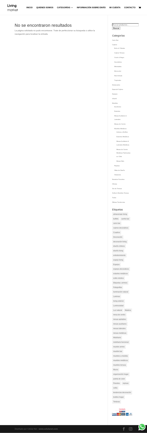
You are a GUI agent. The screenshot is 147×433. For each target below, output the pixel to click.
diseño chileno (119, 246)
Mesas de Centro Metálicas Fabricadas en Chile (123, 153)
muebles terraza (119, 365)
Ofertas (114, 184)
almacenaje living (120, 214)
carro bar (116, 223)
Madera (128, 310)
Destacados (116, 85)
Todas (114, 197)
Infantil (114, 98)
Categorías (63, 7)
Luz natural (117, 310)
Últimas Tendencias (118, 202)
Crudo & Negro (119, 57)
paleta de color (119, 379)
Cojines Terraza (119, 53)
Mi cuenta (114, 7)
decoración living (120, 242)
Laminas (116, 296)
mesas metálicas (119, 333)
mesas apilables (119, 319)
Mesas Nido (120, 161)
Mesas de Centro (120, 124)
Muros (115, 370)
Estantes (117, 111)
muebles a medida (120, 356)
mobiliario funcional (121, 342)
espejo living (118, 260)
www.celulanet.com (48, 429)
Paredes (116, 383)
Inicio (29, 7)
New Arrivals (118, 75)
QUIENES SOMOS (44, 7)
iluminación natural (120, 292)
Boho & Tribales (119, 48)
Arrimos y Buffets (122, 132)
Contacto (130, 7)
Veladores (117, 175)
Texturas (116, 402)
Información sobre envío (91, 7)
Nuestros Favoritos (118, 179)
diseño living (118, 251)
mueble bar (117, 351)
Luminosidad (118, 306)
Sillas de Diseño (119, 170)
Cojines (114, 44)
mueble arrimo (119, 347)
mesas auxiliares (119, 324)
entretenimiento (119, 255)
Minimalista (117, 66)
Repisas (117, 165)
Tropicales (117, 80)
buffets (115, 219)
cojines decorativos (120, 228)
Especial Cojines (117, 89)
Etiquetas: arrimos (120, 283)
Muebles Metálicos (120, 128)
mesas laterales (119, 328)
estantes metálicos (120, 274)
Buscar (116, 28)
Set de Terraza (117, 188)
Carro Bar (115, 40)
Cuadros (116, 232)
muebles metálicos (120, 360)
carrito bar (125, 219)
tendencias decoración (122, 392)
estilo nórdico (118, 278)
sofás (115, 388)
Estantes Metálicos (122, 136)
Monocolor (117, 71)
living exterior (118, 301)
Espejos (114, 94)
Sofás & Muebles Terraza (120, 193)
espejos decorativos (121, 269)
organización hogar (120, 374)
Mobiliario (117, 338)
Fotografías (117, 287)
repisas (125, 383)
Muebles (115, 103)
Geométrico (118, 62)
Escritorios (117, 107)
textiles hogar (118, 397)
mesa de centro (119, 315)
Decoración (117, 237)
